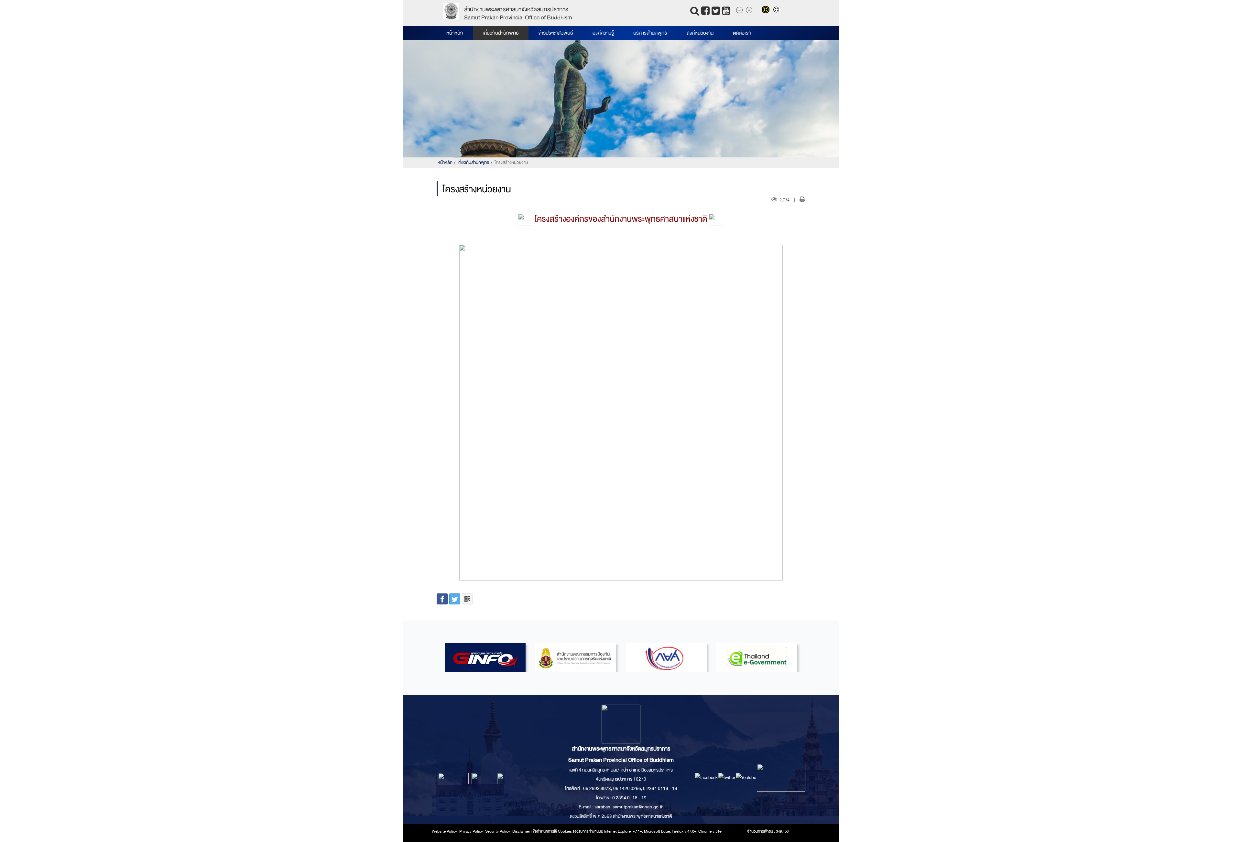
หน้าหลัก (454, 32)
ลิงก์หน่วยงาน (700, 32)
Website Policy (444, 831)
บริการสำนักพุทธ (650, 32)
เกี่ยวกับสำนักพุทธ (501, 32)
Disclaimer (521, 831)
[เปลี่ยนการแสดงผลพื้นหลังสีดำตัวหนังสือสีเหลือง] (767, 10)
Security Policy (497, 831)
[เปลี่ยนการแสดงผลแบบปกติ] (777, 10)
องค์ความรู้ (603, 32)
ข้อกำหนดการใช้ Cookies (552, 831)
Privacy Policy (471, 831)
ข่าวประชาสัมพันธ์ (555, 32)
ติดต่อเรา (742, 32)
